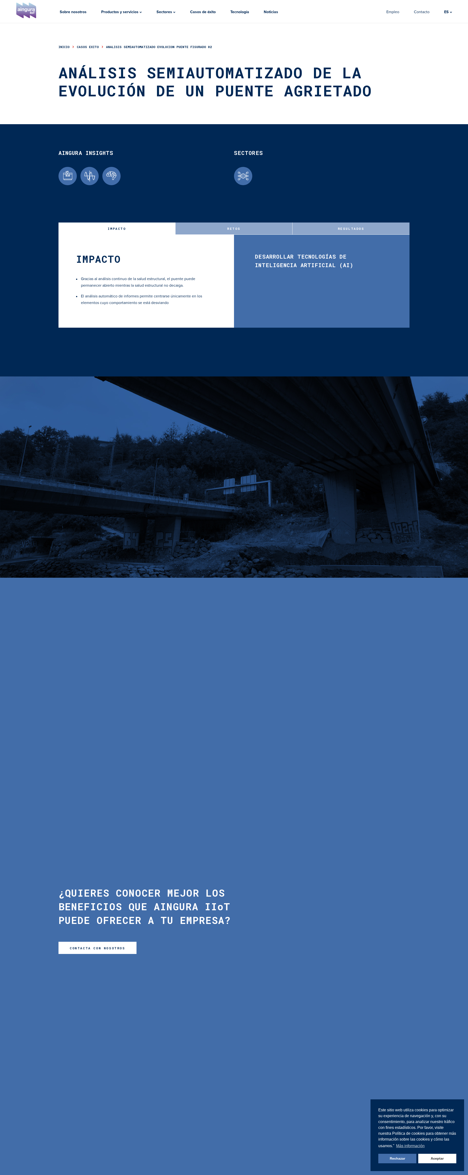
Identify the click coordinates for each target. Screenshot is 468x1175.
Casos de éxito (203, 12)
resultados (351, 228)
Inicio (63, 47)
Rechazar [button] (397, 1158)
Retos (234, 228)
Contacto (421, 12)
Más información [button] (410, 1146)
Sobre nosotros (73, 12)
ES (447, 12)
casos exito (88, 47)
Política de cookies (409, 1133)
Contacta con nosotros (97, 948)
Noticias (271, 12)
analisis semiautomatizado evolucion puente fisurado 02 (159, 47)
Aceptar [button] (437, 1158)
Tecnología (239, 12)
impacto (117, 228)
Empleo (392, 12)
